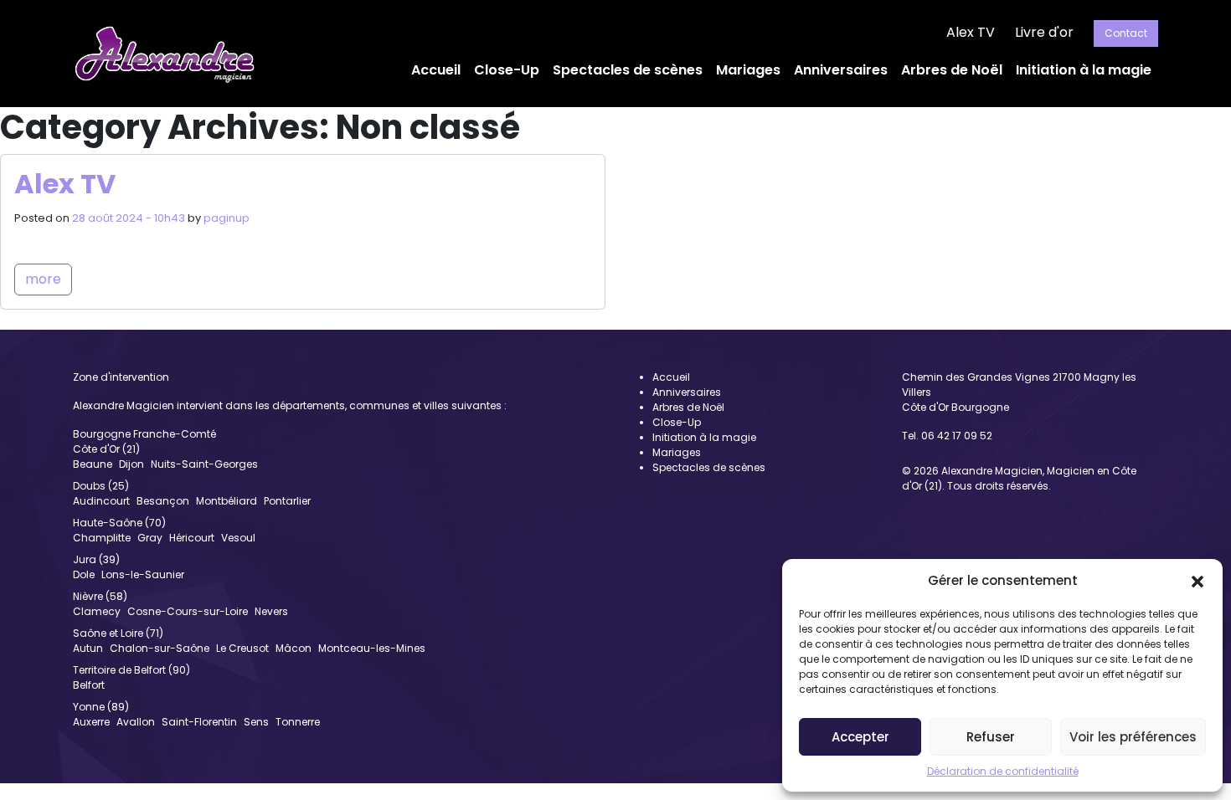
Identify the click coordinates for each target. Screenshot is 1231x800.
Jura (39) (96, 559)
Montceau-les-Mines (371, 648)
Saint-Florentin (199, 722)
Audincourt (101, 501)
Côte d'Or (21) (106, 449)
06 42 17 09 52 (956, 435)
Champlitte (102, 538)
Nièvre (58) (100, 596)
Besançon (162, 501)
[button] (1197, 580)
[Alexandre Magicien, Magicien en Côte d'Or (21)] (164, 53)
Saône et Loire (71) (118, 633)
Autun (88, 648)
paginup (226, 218)
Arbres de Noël (951, 69)
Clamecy (97, 611)
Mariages (748, 69)
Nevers (271, 611)
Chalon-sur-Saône (159, 648)
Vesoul (238, 538)
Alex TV (970, 32)
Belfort (89, 685)
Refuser (990, 737)
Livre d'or (1044, 32)
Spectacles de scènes (628, 69)
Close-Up (506, 69)
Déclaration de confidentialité (1003, 771)
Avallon (135, 722)
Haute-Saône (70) (119, 522)
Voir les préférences (1133, 737)
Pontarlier (287, 501)
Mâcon (294, 648)
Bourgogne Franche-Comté (144, 434)
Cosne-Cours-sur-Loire (187, 611)
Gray (149, 538)
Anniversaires (841, 69)
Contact (1126, 33)
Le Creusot (242, 648)
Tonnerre (298, 722)
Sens (256, 722)
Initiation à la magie (1083, 69)
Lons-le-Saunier (142, 574)
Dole (84, 574)
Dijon (131, 464)
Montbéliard (226, 501)
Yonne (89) (101, 707)
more (43, 279)
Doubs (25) (101, 486)
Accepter (860, 737)
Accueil (436, 69)
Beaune (92, 464)
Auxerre (91, 722)
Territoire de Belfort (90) (131, 670)
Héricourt (191, 538)
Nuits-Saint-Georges (204, 464)
